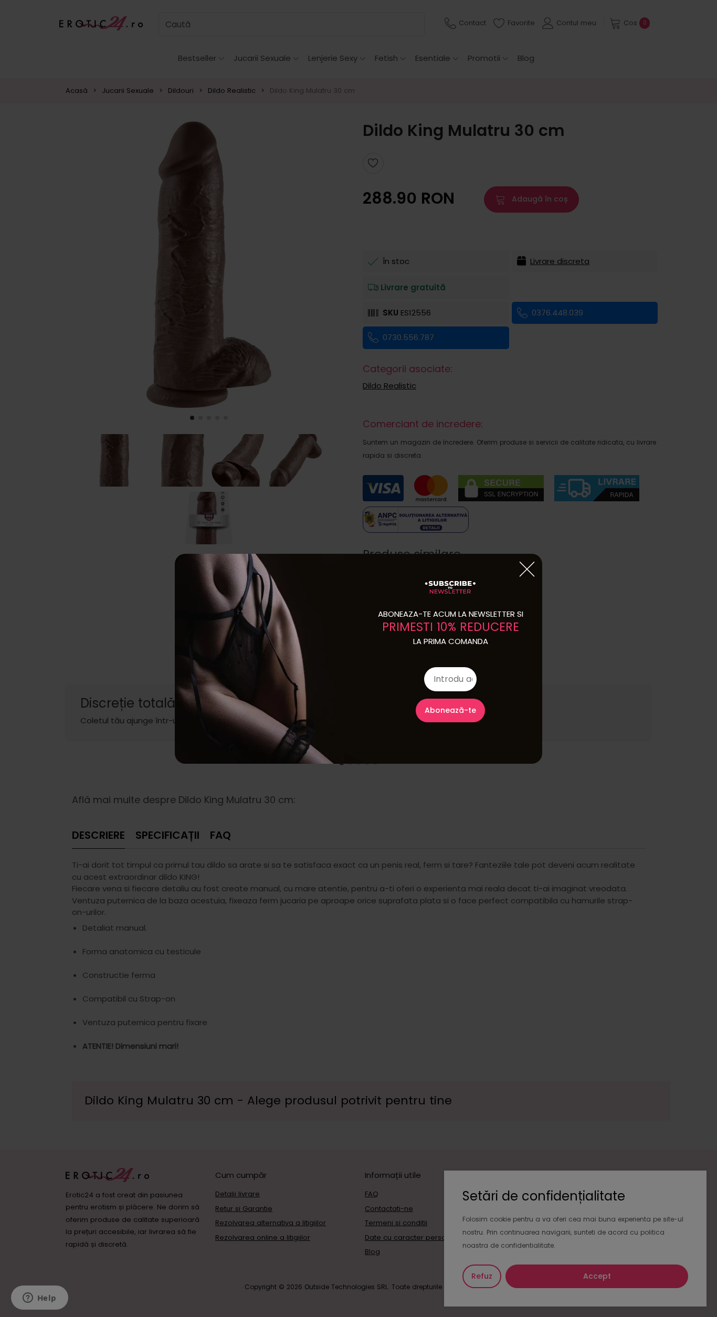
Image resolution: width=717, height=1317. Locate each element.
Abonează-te (450, 710)
